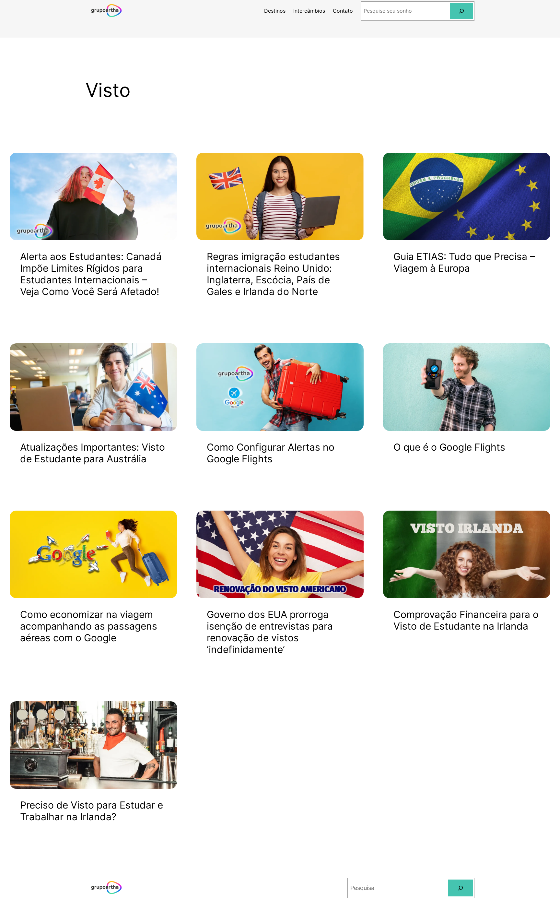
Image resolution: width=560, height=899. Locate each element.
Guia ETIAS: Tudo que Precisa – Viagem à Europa (464, 262)
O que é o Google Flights (449, 447)
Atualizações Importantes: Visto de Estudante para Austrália (92, 453)
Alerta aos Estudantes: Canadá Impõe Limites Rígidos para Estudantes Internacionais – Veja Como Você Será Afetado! (91, 274)
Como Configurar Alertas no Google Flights (270, 453)
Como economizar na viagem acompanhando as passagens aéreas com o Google (88, 626)
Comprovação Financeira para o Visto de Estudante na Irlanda (466, 620)
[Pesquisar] (461, 11)
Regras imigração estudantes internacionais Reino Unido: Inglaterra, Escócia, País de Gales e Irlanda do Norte (273, 274)
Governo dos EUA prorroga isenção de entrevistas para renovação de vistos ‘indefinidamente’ (270, 632)
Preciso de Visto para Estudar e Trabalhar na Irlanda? (91, 810)
